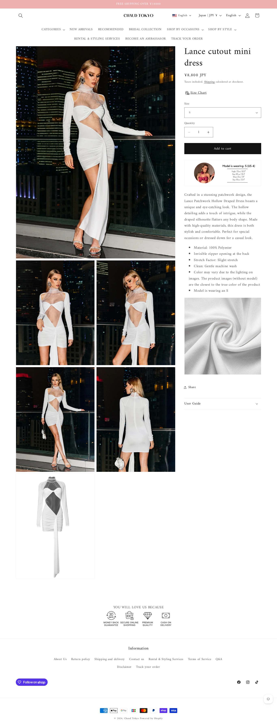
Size (186, 104)
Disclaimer (124, 667)
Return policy (80, 659)
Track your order (148, 667)
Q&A (219, 659)
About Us (60, 659)
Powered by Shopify (151, 718)
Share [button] (192, 387)
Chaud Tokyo (132, 718)
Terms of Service (199, 659)
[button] (21, 15)
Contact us (136, 659)
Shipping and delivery (109, 659)
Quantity (189, 123)
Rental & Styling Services (166, 659)
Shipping (209, 82)
